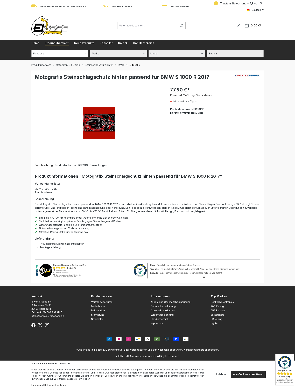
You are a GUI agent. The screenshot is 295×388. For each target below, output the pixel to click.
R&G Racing (217, 306)
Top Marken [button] (219, 296)
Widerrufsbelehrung (162, 314)
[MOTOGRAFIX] (247, 78)
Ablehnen (221, 374)
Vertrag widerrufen (102, 301)
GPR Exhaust (218, 310)
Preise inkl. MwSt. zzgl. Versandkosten (191, 95)
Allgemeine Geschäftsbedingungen (171, 301)
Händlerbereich (159, 319)
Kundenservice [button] (101, 296)
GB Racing (216, 319)
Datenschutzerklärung (163, 306)
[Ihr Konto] (239, 25)
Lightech (215, 323)
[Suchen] (182, 25)
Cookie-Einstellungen (163, 310)
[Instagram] (47, 325)
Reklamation (98, 310)
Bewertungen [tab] (98, 165)
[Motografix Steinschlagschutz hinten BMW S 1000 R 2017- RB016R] (99, 123)
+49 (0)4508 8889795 (49, 312)
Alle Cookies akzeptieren (248, 374)
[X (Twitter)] (40, 325)
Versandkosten (138, 349)
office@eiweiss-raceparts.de (47, 315)
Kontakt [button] (36, 296)
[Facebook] (33, 325)
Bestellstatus (98, 306)
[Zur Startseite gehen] (49, 25)
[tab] (44, 165)
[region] (99, 123)
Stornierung (97, 314)
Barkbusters (217, 314)
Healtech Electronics (222, 301)
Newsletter (97, 319)
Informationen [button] (160, 296)
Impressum (157, 323)
